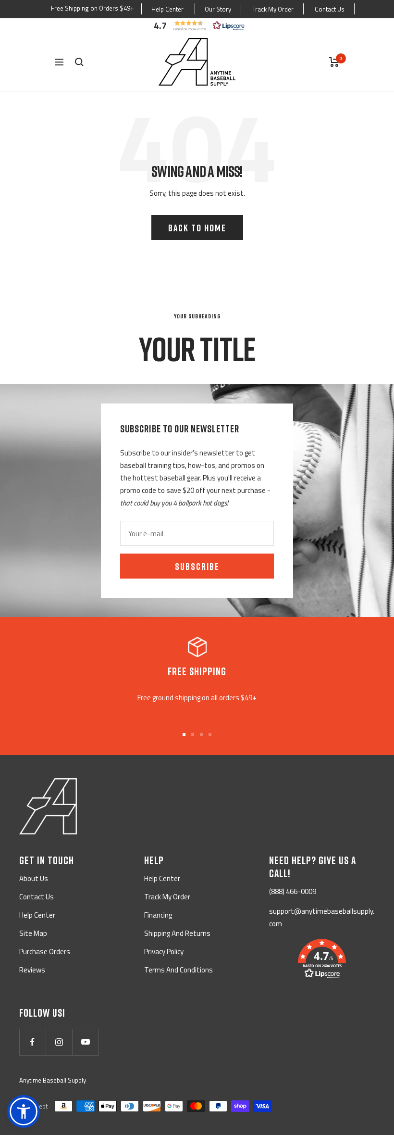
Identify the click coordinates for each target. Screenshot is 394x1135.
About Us (33, 878)
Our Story (218, 9)
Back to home (197, 227)
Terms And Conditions (178, 969)
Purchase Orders (44, 951)
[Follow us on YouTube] (85, 1042)
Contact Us (330, 9)
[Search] (79, 62)
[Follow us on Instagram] (59, 1042)
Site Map (33, 933)
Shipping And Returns (177, 933)
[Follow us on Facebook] (32, 1042)
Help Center (167, 9)
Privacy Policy (164, 951)
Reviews (32, 969)
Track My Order (273, 9)
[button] (197, 25)
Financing (158, 915)
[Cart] (334, 62)
